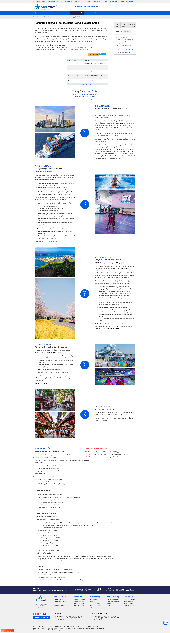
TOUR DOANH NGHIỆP (62, 13)
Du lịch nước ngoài (79, 603)
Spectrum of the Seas (127, 43)
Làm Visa (93, 601)
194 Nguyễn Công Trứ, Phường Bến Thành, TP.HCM (53, 1)
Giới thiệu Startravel (129, 599)
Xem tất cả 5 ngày (87, 84)
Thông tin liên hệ (111, 603)
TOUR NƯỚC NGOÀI (76, 13)
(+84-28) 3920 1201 (128, 50)
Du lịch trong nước (79, 605)
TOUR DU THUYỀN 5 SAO (46, 13)
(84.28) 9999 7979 (77, 618)
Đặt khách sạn (94, 599)
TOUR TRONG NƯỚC (91, 13)
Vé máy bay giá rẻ (95, 603)
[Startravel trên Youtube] (37, 614)
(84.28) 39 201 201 (65, 618)
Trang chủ (35, 13)
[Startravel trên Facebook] (34, 614)
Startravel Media (128, 603)
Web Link (109, 605)
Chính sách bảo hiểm (113, 601)
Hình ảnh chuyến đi (129, 601)
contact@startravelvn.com (94, 1)
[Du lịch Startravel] (45, 6)
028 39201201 (76, 1)
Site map (92, 607)
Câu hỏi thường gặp (112, 599)
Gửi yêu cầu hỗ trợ (95, 605)
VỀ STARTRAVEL (125, 13)
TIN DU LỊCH (114, 13)
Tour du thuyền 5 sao (79, 599)
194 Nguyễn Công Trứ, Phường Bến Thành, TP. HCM (68, 616)
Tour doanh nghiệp (79, 601)
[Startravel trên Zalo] (41, 614)
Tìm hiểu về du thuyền (130, 605)
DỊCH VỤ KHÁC (104, 13)
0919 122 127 (130, 1)
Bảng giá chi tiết (94, 54)
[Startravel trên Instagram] (44, 614)
